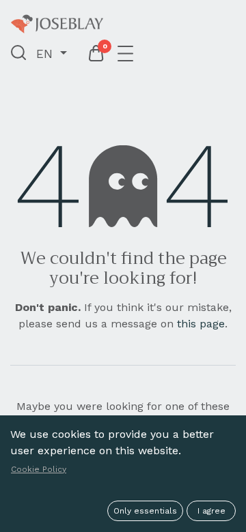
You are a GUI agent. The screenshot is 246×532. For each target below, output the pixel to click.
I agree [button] (211, 511)
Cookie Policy (38, 469)
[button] (19, 54)
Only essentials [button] (145, 511)
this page (201, 323)
